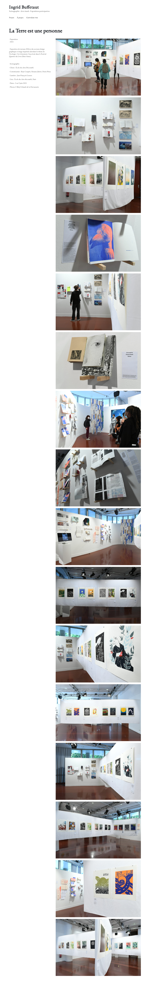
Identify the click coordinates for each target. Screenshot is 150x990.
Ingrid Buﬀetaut (24, 7)
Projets (11, 17)
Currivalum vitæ (32, 17)
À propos (20, 17)
